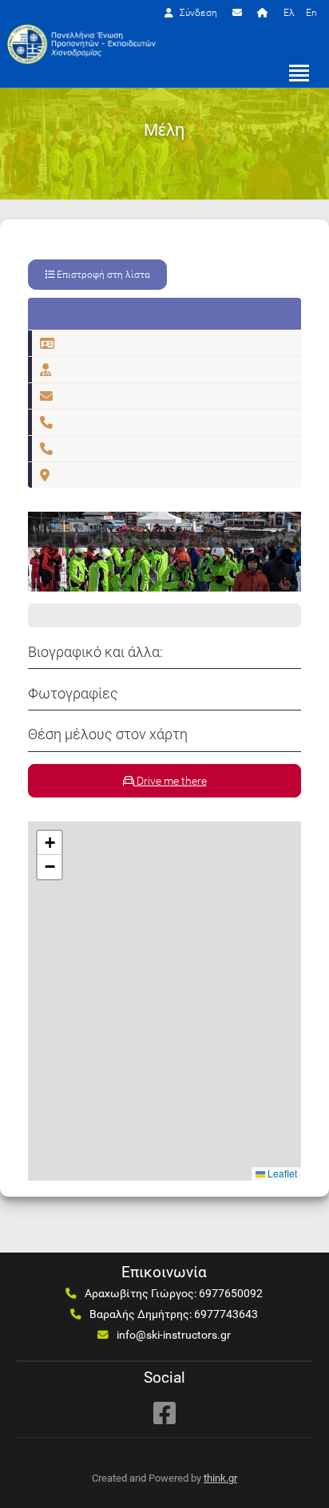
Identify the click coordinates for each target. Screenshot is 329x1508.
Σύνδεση (197, 12)
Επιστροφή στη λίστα (102, 274)
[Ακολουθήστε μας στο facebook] (164, 1413)
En (311, 12)
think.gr (220, 1478)
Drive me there (170, 780)
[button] (49, 843)
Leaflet (281, 1173)
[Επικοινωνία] (239, 13)
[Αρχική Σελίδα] (264, 13)
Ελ (289, 12)
